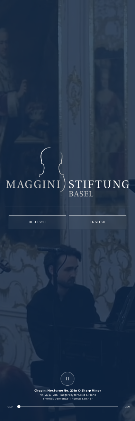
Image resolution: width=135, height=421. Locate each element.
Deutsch (37, 222)
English (98, 222)
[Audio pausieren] (67, 379)
